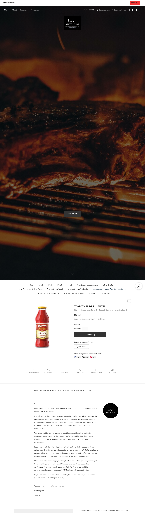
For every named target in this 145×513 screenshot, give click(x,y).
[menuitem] (127, 301)
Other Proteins (109, 285)
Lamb (41, 285)
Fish (70, 285)
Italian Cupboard (120, 310)
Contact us (34, 10)
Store (6, 10)
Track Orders (64, 373)
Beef (31, 285)
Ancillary (92, 293)
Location (23, 10)
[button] (81, 346)
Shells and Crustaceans (87, 285)
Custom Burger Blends (74, 293)
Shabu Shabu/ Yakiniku (78, 289)
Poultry (60, 285)
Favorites (80, 373)
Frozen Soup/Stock (55, 289)
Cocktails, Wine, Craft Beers (47, 293)
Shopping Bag (96, 373)
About (14, 10)
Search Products (32, 373)
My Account (48, 373)
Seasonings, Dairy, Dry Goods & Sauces (110, 289)
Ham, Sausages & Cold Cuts (30, 289)
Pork (50, 285)
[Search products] (139, 286)
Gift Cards (106, 293)
